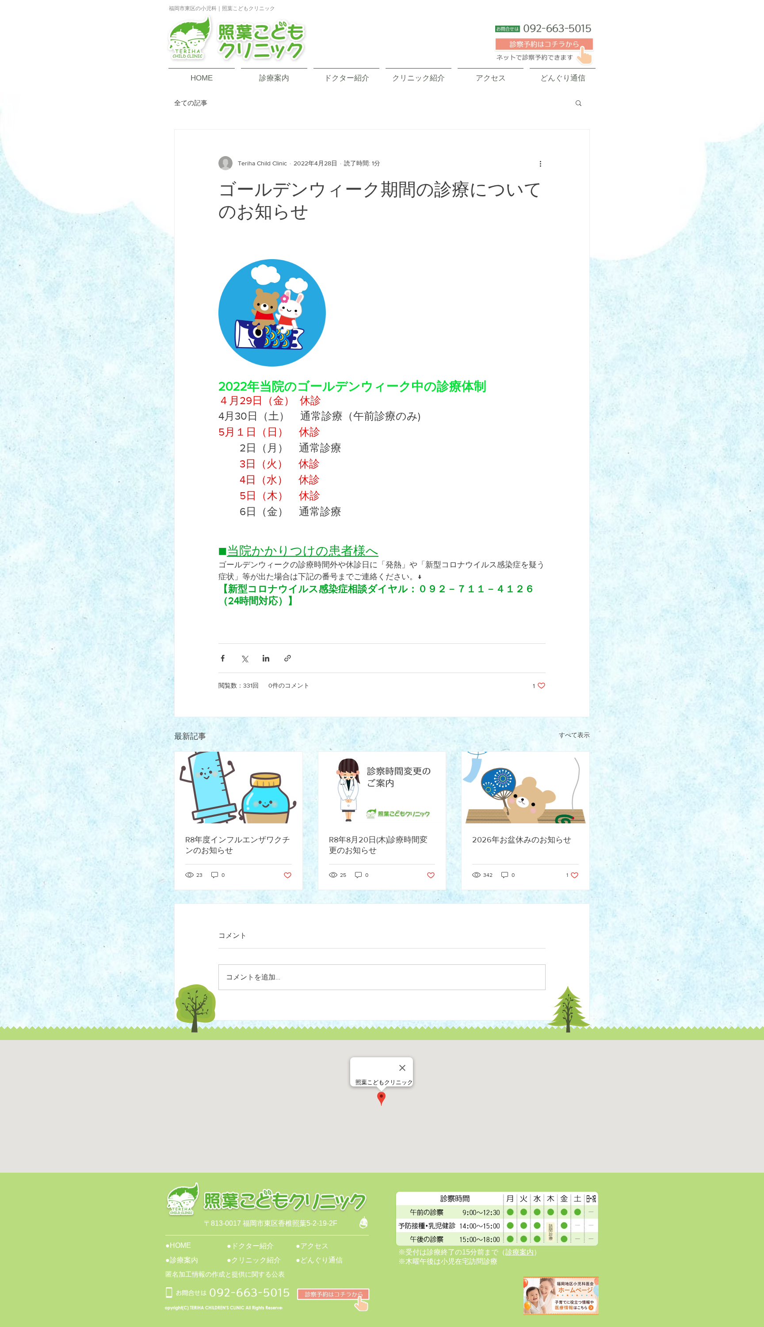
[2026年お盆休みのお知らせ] (525, 787)
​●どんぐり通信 (319, 1260)
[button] (578, 102)
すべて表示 (574, 734)
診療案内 (519, 1252)
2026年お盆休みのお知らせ (521, 839)
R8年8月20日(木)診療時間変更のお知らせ (378, 845)
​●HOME (178, 1245)
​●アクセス (312, 1246)
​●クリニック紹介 (254, 1260)
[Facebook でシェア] (222, 658)
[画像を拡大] (272, 313)
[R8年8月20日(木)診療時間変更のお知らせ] (382, 787)
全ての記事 (190, 103)
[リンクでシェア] (287, 658)
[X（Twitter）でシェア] (244, 658)
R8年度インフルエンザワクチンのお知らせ (237, 845)
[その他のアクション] (540, 163)
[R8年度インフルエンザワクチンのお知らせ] (238, 787)
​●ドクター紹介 (250, 1246)
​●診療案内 (181, 1260)
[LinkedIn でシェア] (266, 658)
